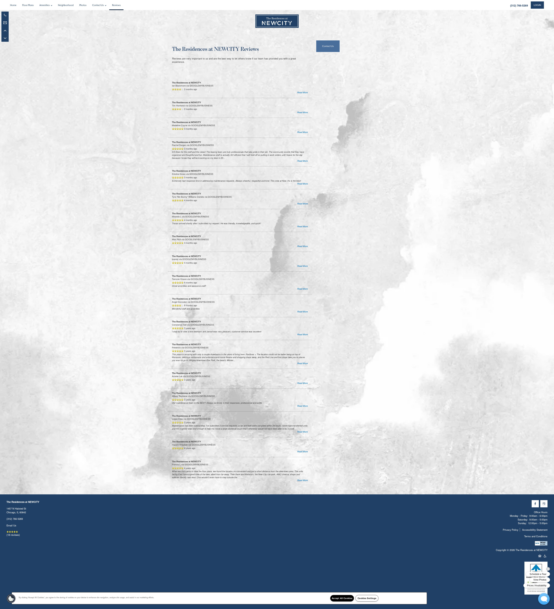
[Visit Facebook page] (535, 503)
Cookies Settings (367, 598)
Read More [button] (302, 92)
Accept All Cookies (342, 598)
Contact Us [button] (328, 46)
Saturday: (523, 519)
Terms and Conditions (536, 536)
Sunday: (522, 523)
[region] (219, 598)
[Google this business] (544, 503)
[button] (537, 5)
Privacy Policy (510, 529)
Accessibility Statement (535, 529)
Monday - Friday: (519, 515)
